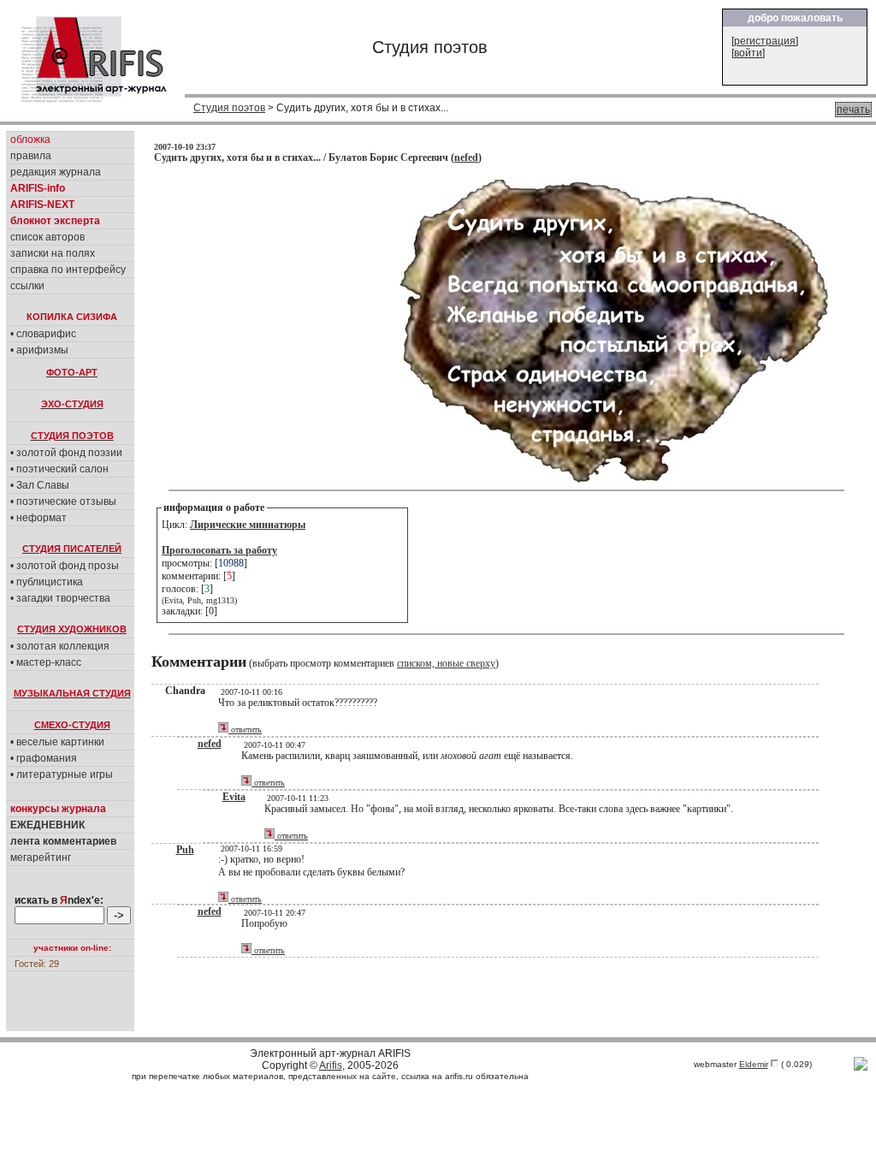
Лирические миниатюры (247, 525)
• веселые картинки (57, 742)
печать (853, 110)
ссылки (27, 286)
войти (748, 53)
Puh (185, 850)
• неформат (38, 518)
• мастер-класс (45, 662)
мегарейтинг (40, 857)
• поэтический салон (59, 469)
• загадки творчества (60, 598)
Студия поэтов (229, 108)
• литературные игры (61, 774)
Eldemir (753, 1064)
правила (30, 156)
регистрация (765, 41)
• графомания (43, 758)
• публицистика (46, 582)
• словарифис (43, 334)
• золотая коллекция (60, 646)
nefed (466, 157)
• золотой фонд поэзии (66, 453)
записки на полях (52, 253)
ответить (245, 729)
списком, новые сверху (446, 663)
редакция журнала (55, 172)
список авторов (47, 237)
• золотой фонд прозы (64, 566)
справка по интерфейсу (68, 270)
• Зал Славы (39, 485)
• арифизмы (39, 350)
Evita (234, 797)
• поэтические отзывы (63, 501)
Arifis (330, 1065)
